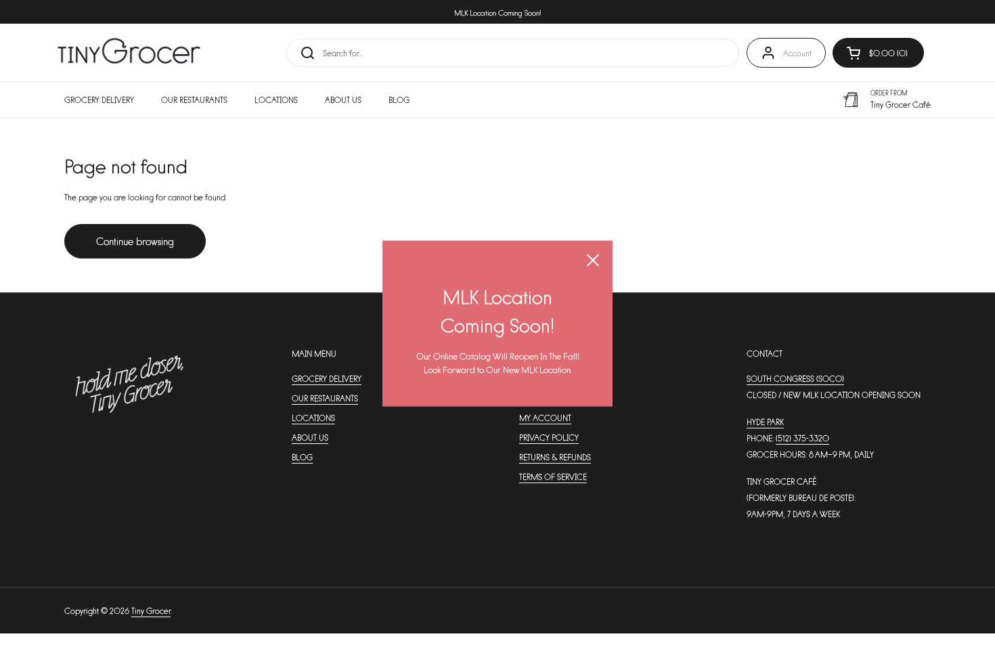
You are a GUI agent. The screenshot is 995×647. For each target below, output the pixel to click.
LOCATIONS (313, 417)
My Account (545, 417)
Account (797, 52)
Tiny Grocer (151, 610)
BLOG (302, 456)
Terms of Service (553, 476)
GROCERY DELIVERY (326, 378)
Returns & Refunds (555, 456)
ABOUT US (310, 437)
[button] (878, 53)
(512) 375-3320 (802, 437)
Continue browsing (135, 240)
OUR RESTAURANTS (325, 398)
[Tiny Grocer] (128, 52)
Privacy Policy (549, 437)
